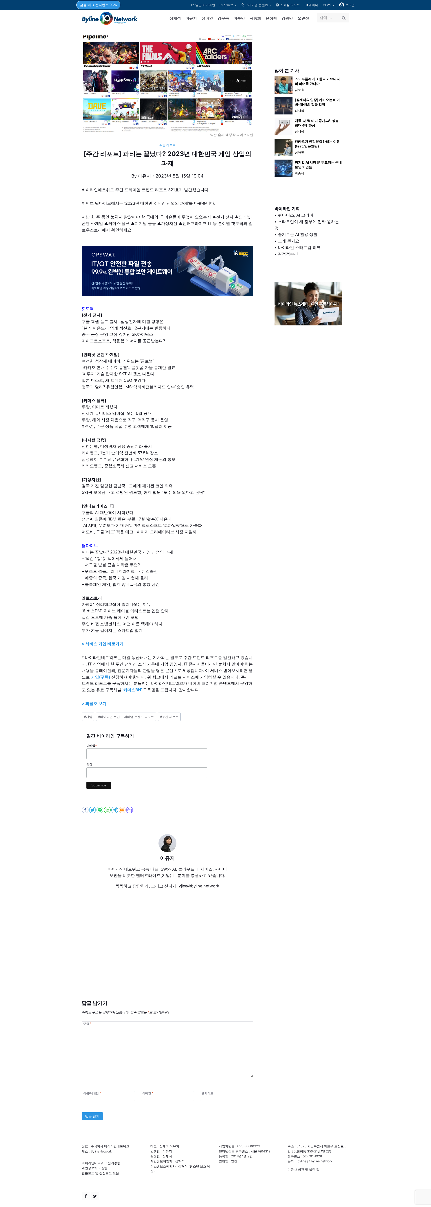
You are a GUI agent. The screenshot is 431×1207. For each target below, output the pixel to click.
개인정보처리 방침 (95, 1168)
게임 (88, 717)
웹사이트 (207, 1093)
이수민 (239, 18)
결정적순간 (288, 254)
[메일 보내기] (122, 810)
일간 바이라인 (205, 5)
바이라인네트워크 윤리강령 (101, 1163)
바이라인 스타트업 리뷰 (299, 247)
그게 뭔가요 (288, 241)
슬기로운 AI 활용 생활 (297, 234)
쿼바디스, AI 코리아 (295, 215)
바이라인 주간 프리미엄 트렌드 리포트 (126, 717)
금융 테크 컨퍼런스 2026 (98, 5)
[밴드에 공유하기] (107, 810)
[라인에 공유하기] (100, 810)
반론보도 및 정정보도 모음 (100, 1173)
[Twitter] (95, 1196)
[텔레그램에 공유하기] (115, 810)
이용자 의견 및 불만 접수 (305, 1169)
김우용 (223, 18)
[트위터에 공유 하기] (93, 810)
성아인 (207, 18)
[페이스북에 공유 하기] (85, 810)
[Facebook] (86, 1196)
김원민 (287, 18)
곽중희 (255, 18)
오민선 (303, 18)
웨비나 (313, 5)
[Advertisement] (167, 957)
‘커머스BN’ (132, 689)
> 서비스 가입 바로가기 (102, 643)
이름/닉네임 (92, 1093)
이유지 (191, 18)
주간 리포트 (167, 145)
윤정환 (271, 18)
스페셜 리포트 (290, 5)
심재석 (175, 18)
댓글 (87, 1023)
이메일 (91, 746)
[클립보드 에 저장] (130, 810)
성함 (89, 764)
